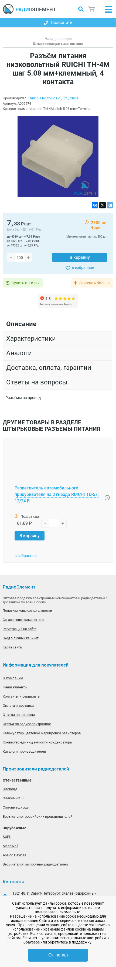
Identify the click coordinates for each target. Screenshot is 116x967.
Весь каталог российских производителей (38, 816)
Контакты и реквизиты (21, 696)
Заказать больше (94, 283)
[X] (102, 205)
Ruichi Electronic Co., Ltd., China (54, 98)
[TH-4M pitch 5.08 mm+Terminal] (58, 157)
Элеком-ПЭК (13, 798)
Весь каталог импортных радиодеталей (35, 864)
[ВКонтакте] (95, 205)
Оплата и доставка (18, 706)
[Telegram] (110, 205)
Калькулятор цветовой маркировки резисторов (42, 733)
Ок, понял (58, 955)
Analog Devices (14, 855)
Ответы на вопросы (19, 715)
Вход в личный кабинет (21, 638)
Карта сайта (12, 647)
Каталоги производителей (24, 751)
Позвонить (62, 22)
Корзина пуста (91, 9)
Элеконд (10, 789)
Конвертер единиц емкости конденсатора (37, 742)
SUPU (7, 837)
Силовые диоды (16, 807)
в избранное (83, 267)
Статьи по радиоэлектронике (27, 724)
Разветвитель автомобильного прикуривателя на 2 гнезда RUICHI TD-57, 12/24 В (57, 494)
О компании (13, 678)
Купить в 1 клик (26, 283)
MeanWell (10, 846)
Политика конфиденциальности (27, 611)
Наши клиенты (15, 687)
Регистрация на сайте (19, 629)
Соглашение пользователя (23, 620)
